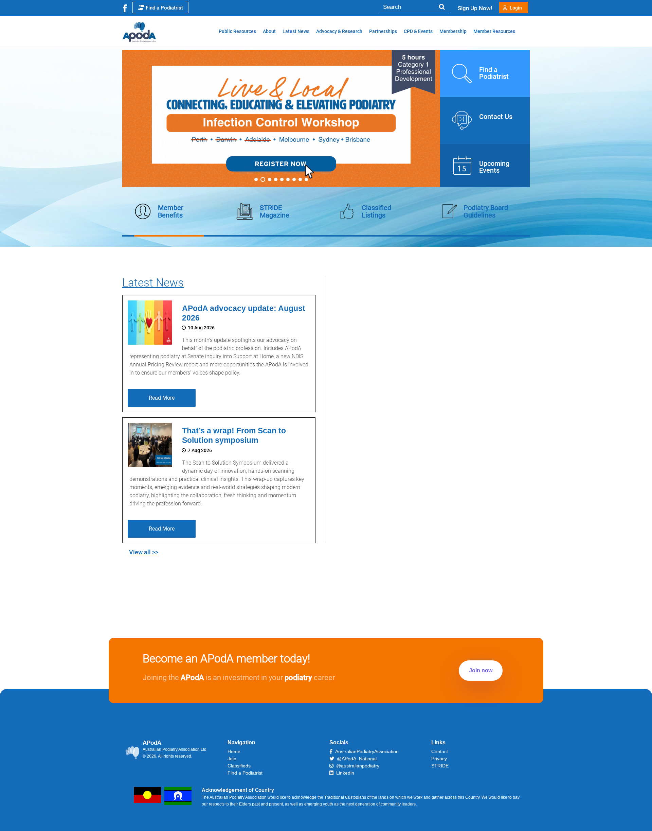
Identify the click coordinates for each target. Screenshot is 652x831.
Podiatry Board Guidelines (486, 211)
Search (441, 7)
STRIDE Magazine (274, 211)
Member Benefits (170, 211)
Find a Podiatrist (164, 8)
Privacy (439, 758)
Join (232, 758)
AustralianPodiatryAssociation (365, 751)
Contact (439, 751)
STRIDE (440, 765)
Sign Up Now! (475, 8)
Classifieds (239, 765)
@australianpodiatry (356, 765)
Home (234, 751)
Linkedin (343, 773)
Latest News (153, 282)
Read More (162, 398)
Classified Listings (376, 211)
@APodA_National (355, 758)
